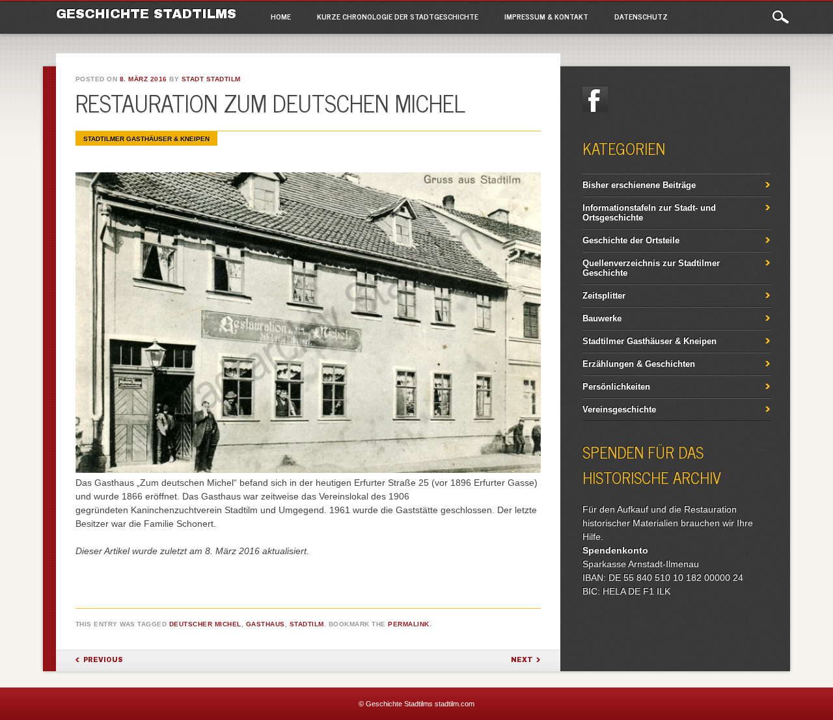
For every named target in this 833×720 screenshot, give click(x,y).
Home (281, 16)
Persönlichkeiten (616, 387)
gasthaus (265, 624)
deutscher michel (205, 624)
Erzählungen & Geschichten (638, 364)
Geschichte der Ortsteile (630, 240)
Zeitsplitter (603, 295)
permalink (409, 624)
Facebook (595, 100)
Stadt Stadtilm (211, 79)
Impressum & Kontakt (546, 16)
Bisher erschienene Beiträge (639, 185)
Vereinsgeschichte (619, 409)
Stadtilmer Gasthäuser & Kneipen (146, 138)
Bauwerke (601, 318)
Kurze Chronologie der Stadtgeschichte (397, 16)
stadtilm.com (454, 704)
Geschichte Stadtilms (146, 14)
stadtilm (307, 624)
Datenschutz (641, 16)
